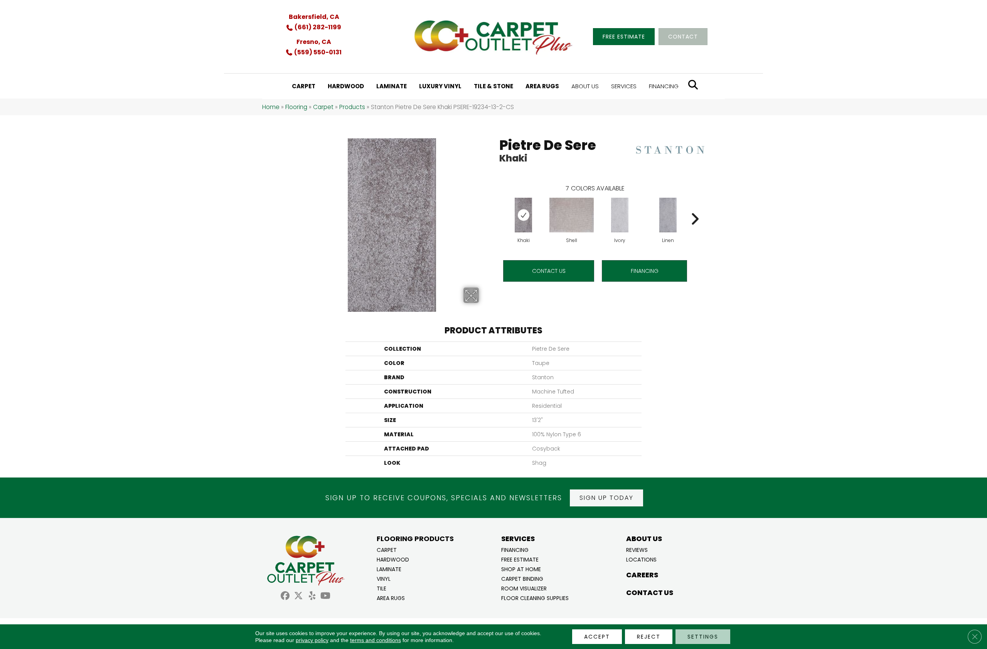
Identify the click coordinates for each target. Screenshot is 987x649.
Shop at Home (521, 568)
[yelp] (312, 597)
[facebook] (285, 597)
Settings (702, 637)
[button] (606, 497)
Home (271, 107)
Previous (495, 207)
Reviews (637, 549)
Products (352, 107)
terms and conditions (375, 640)
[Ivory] (620, 215)
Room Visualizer (524, 588)
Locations (641, 559)
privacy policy (312, 640)
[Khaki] (523, 215)
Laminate (389, 568)
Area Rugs (391, 597)
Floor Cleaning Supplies (535, 597)
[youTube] (325, 597)
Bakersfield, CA (314, 16)
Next (695, 207)
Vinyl (384, 578)
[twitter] (298, 597)
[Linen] (668, 215)
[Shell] (571, 215)
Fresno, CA (313, 41)
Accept (597, 637)
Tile (381, 588)
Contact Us (549, 271)
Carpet (323, 107)
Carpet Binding (522, 578)
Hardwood (393, 559)
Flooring (296, 107)
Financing (515, 549)
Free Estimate (520, 559)
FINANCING (645, 271)
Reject (648, 637)
